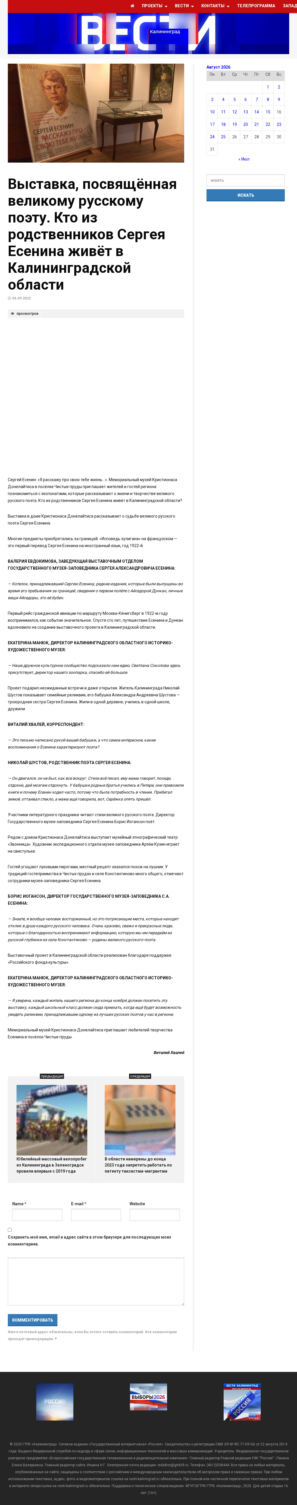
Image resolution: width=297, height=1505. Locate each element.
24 (212, 137)
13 (245, 112)
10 (212, 112)
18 (223, 124)
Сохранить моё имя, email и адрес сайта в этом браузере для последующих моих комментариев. (89, 1240)
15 (268, 112)
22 (268, 124)
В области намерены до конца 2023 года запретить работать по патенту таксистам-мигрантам (138, 1165)
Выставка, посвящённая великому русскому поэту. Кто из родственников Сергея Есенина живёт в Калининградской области (92, 234)
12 (234, 112)
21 (256, 124)
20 (245, 124)
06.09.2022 (21, 298)
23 (279, 124)
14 (256, 112)
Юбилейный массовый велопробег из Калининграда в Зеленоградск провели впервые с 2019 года (52, 1165)
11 (223, 112)
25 (223, 137)
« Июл (243, 159)
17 (212, 124)
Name (19, 1204)
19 (234, 124)
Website (137, 1204)
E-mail (78, 1204)
